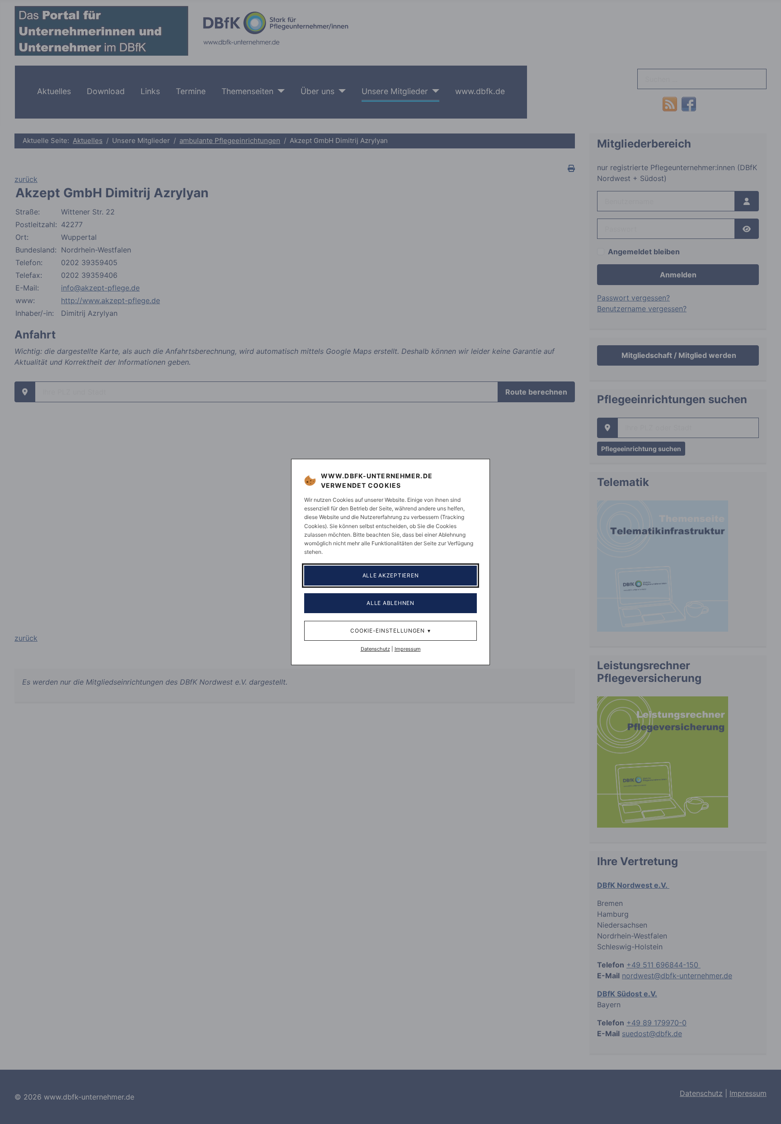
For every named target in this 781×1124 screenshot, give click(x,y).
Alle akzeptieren (390, 575)
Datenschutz (375, 649)
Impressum (408, 649)
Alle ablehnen (390, 603)
